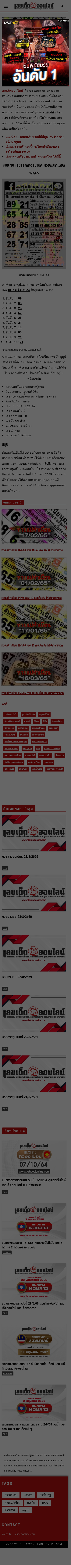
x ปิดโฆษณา (63, 21)
